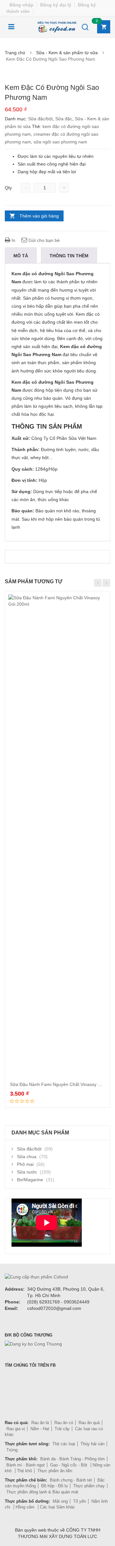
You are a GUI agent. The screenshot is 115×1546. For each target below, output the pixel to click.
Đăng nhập (22, 4)
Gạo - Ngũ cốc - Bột (69, 1465)
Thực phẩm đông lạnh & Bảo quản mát (42, 1492)
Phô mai (25, 1164)
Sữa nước (27, 1171)
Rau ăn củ (63, 1422)
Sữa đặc (63, 118)
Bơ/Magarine (30, 1179)
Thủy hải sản (92, 1443)
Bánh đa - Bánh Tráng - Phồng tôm (72, 1458)
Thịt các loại (63, 1443)
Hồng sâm (26, 1507)
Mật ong (60, 1501)
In (12, 240)
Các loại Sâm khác (57, 1507)
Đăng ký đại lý (55, 4)
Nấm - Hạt (39, 1428)
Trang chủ (15, 52)
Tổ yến (79, 1501)
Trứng (12, 1450)
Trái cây (62, 1428)
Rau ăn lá (40, 1422)
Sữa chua (26, 1156)
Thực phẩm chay (89, 1485)
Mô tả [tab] (20, 255)
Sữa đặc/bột (40, 118)
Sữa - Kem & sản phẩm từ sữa (67, 52)
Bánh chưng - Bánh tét (71, 1480)
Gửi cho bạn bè (43, 240)
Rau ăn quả (89, 1422)
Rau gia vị (15, 1428)
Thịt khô (24, 1470)
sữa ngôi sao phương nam (60, 141)
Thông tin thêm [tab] (69, 255)
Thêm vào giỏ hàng (39, 215)
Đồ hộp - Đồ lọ (54, 1485)
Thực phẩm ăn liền (54, 1470)
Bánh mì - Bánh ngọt (25, 1465)
